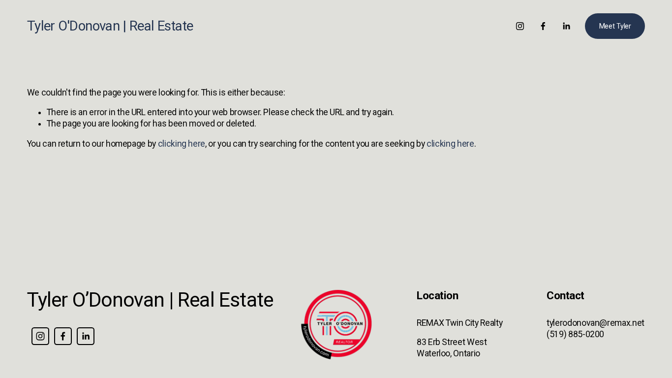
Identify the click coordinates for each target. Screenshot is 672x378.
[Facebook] (543, 26)
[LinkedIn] (566, 26)
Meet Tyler (615, 26)
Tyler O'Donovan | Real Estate (110, 26)
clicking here (181, 144)
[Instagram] (520, 26)
